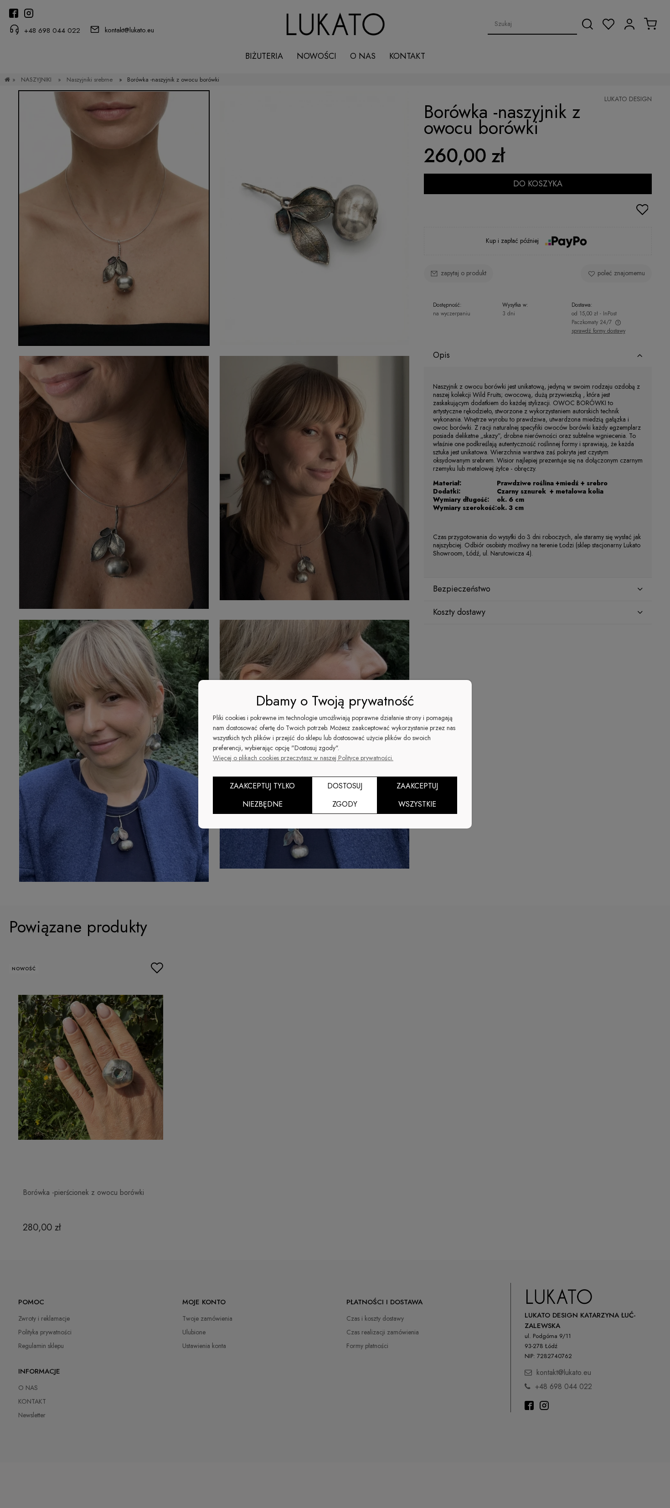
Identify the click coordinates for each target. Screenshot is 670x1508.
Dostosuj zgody (344, 795)
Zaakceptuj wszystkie (417, 795)
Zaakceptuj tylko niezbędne (262, 795)
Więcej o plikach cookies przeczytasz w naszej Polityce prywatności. (303, 757)
